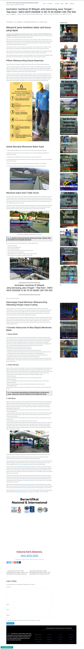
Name (7, 604)
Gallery (66, 3)
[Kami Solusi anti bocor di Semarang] (69, 274)
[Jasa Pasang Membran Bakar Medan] (69, 89)
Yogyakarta (49, 641)
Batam (60, 639)
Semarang (49, 639)
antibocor (44, 490)
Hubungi (31, 491)
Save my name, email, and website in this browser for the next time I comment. (24, 620)
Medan (60, 641)
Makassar (71, 636)
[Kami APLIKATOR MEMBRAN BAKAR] (69, 163)
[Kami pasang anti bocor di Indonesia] (69, 311)
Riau (71, 639)
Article (62, 3)
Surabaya (60, 636)
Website (8, 615)
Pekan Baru (71, 641)
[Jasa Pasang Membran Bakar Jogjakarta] (69, 200)
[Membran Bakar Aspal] (69, 52)
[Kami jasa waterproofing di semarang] (69, 219)
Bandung (49, 636)
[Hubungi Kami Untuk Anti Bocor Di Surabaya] (69, 107)
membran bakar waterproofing (27, 484)
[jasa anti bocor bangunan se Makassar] (69, 349)
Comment (8, 586)
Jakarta (49, 634)
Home (44, 3)
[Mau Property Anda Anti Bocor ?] (69, 293)
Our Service (49, 3)
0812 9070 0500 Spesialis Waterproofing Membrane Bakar (22, 3)
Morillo (8, 633)
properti (17, 490)
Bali (60, 634)
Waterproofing (43, 75)
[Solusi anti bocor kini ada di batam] (69, 256)
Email (7, 609)
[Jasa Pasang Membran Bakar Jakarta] (69, 126)
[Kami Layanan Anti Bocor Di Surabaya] (69, 182)
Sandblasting (38, 636)
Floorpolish (38, 641)
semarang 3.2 (20, 21)
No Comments (9, 21)
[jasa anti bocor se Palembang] (69, 330)
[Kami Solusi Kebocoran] (69, 144)
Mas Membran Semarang (30, 21)
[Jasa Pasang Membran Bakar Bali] (69, 70)
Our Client (57, 3)
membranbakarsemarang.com (22, 491)
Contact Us (72, 3)
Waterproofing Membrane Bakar (25, 466)
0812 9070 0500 (29, 555)
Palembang (71, 634)
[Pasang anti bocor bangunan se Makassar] (69, 237)
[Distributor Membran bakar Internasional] (69, 33)
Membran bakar (38, 639)
